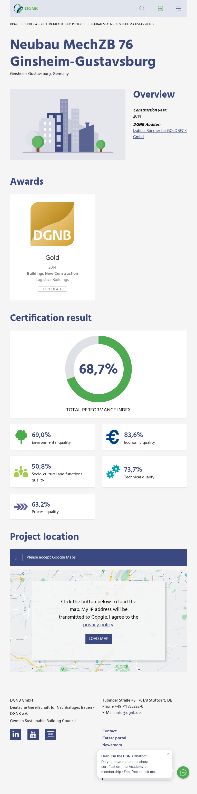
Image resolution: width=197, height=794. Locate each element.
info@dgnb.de (128, 713)
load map (99, 639)
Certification (34, 24)
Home (14, 24)
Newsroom (112, 745)
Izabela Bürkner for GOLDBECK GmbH (160, 134)
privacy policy (98, 625)
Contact (109, 731)
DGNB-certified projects (67, 24)
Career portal (114, 738)
